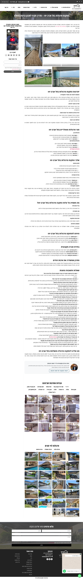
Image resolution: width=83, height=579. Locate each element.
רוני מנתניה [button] (61, 389)
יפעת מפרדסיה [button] (40, 387)
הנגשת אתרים (29, 570)
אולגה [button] (55, 389)
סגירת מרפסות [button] (39, 449)
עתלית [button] (67, 389)
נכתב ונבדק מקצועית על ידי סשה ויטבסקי (58, 363)
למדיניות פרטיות (15, 69)
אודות (19, 7)
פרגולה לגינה (29, 560)
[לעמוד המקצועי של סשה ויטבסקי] (74, 367)
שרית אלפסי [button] (48, 387)
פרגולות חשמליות (74, 149)
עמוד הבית (30, 554)
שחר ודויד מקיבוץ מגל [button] (58, 387)
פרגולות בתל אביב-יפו (60, 26)
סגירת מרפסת (44, 7)
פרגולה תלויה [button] (57, 449)
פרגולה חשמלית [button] (48, 449)
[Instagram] (79, 1)
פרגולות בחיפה (51, 64)
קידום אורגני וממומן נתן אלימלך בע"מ (41, 578)
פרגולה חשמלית (29, 562)
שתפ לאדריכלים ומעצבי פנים (27, 572)
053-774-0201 (48, 555)
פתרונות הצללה (55, 7)
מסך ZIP (18, 558)
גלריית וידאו (18, 562)
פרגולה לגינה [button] (65, 449)
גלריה (35, 7)
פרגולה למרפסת (29, 564)
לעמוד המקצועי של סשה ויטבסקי (59, 371)
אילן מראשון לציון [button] (32, 389)
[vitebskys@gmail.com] (52, 556)
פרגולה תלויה (53, 337)
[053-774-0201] (52, 554)
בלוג (14, 7)
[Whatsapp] (81, 1)
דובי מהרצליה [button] (41, 389)
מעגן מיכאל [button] (73, 389)
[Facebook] (77, 1)
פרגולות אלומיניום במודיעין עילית (66, 85)
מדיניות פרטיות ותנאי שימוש (27, 566)
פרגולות (70, 64)
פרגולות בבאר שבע (37, 85)
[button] (19, 55)
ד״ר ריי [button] (67, 387)
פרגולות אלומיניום (66, 7)
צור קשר (6, 7)
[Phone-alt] (52, 559)
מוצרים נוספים (26, 7)
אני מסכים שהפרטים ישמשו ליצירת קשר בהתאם (59, 542)
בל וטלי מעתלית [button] (52, 392)
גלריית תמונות (17, 560)
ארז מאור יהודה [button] (74, 387)
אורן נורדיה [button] (49, 389)
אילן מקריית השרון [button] (31, 387)
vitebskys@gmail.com (46, 556)
